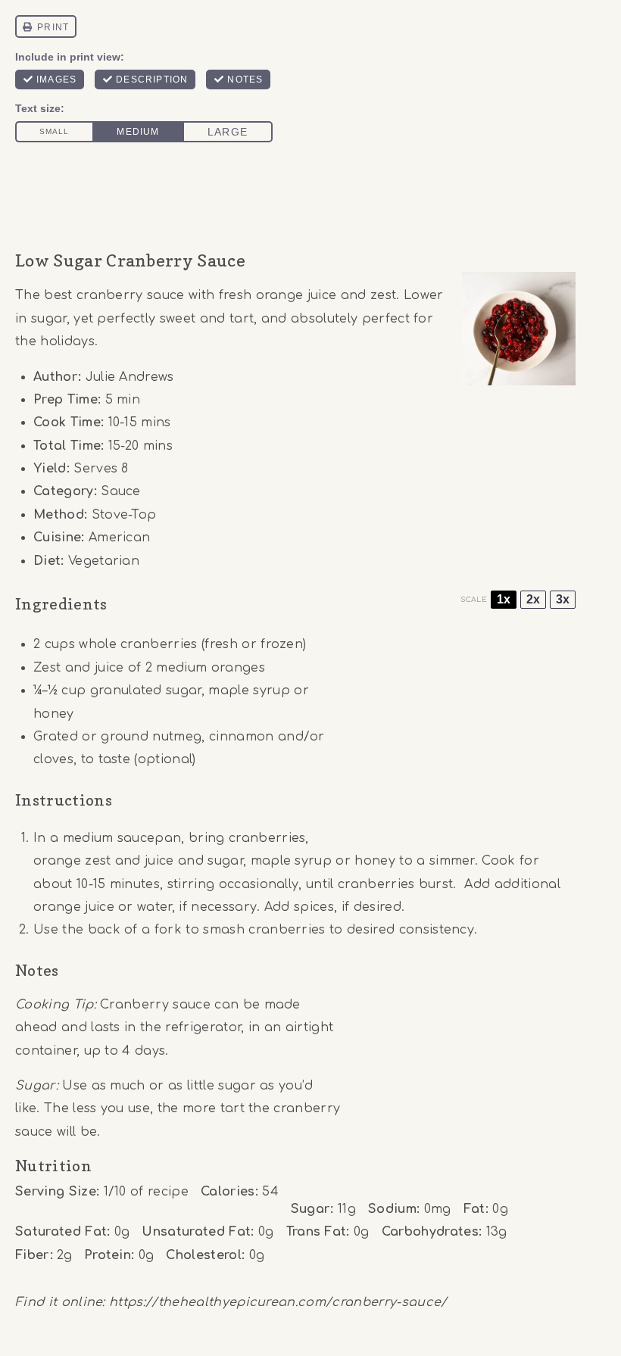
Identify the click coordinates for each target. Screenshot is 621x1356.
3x (563, 599)
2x (533, 599)
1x (503, 599)
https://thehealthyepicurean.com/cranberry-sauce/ (278, 1302)
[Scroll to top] (585, 1298)
